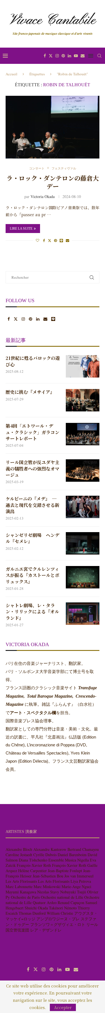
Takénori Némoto (63, 907)
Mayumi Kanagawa (21, 892)
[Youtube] (76, 56)
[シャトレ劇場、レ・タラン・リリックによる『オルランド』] (82, 613)
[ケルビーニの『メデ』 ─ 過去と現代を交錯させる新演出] (82, 507)
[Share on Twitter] (49, 240)
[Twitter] (51, 56)
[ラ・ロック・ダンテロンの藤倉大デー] (52, 127)
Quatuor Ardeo (45, 902)
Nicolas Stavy (48, 892)
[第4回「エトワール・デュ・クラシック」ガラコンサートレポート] (82, 434)
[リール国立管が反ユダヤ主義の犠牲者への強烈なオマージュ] (82, 470)
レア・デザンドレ (46, 930)
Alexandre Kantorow (49, 849)
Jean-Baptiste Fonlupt (65, 870)
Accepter (63, 1007)
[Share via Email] (67, 240)
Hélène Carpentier (32, 870)
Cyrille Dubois (45, 854)
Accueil (11, 73)
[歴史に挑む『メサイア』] (82, 400)
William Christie (60, 913)
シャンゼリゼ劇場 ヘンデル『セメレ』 (32, 538)
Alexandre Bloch (19, 849)
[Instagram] (57, 56)
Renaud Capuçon (71, 902)
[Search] (99, 56)
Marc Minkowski (47, 886)
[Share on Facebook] (44, 240)
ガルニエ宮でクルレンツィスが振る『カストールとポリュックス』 (32, 575)
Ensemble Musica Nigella (68, 860)
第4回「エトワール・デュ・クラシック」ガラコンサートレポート (32, 432)
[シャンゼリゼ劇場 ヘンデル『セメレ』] (82, 543)
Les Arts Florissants (21, 881)
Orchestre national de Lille (62, 897)
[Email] (83, 56)
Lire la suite (21, 228)
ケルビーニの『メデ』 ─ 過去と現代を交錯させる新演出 (32, 505)
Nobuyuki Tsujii (73, 892)
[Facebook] (45, 56)
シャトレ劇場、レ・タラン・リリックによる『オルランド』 (32, 611)
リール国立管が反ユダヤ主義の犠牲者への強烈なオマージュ (32, 468)
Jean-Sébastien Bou (48, 876)
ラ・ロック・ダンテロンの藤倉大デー (52, 182)
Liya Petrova (81, 881)
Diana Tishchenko (33, 860)
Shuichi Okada (36, 907)
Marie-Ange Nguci (76, 886)
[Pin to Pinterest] (55, 240)
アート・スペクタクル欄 (33, 713)
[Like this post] (37, 240)
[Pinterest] (63, 56)
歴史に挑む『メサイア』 (30, 392)
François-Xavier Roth (34, 865)
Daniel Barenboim (72, 854)
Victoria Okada (43, 196)
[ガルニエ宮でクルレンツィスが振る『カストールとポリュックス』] (82, 577)
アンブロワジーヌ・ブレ (58, 918)
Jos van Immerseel (79, 876)
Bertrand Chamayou (83, 849)
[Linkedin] (69, 56)
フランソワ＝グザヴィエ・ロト (57, 924)
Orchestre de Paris (25, 897)
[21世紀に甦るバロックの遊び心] (82, 366)
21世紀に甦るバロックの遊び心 (33, 361)
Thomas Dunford (32, 913)
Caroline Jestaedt (19, 854)
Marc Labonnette (19, 886)
